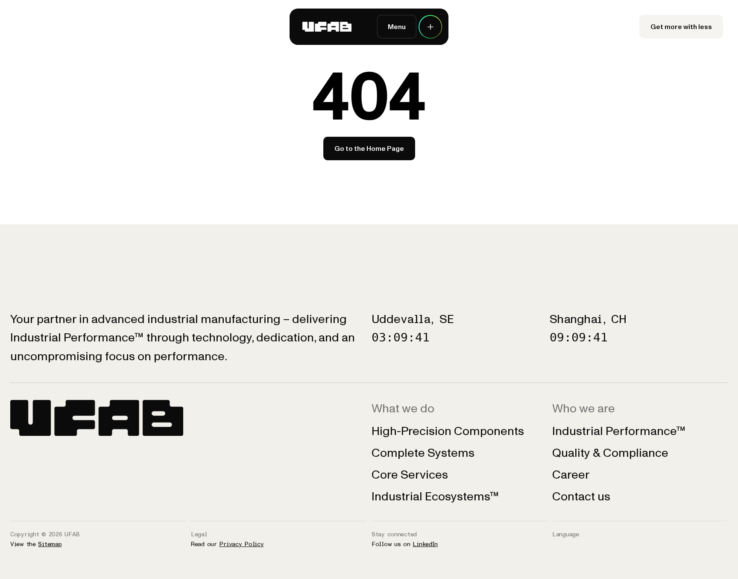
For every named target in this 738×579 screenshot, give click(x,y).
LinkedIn (425, 544)
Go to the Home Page (369, 148)
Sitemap (50, 544)
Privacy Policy (241, 544)
